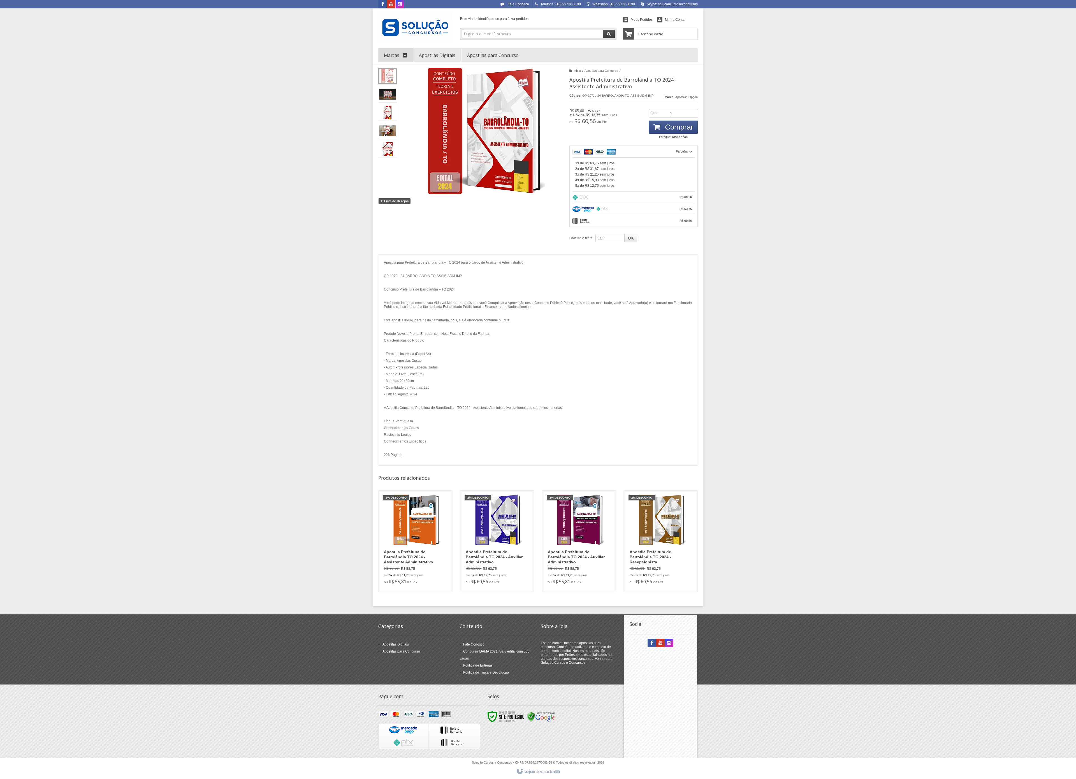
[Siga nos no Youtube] (391, 4)
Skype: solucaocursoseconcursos (672, 4)
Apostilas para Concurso (601, 70)
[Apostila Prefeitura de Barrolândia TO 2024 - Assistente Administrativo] (415, 541)
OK (631, 238)
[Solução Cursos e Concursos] (415, 27)
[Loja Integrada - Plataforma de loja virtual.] (538, 771)
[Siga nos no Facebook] (382, 4)
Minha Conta (675, 20)
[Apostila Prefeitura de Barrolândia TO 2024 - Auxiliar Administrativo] (497, 541)
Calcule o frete (581, 238)
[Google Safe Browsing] (541, 716)
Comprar (678, 127)
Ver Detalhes (418, 563)
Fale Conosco (518, 4)
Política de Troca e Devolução (486, 672)
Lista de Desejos (396, 201)
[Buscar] (609, 34)
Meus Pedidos (642, 20)
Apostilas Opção (686, 97)
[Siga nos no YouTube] (660, 643)
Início (577, 70)
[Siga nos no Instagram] (400, 4)
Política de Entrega (477, 665)
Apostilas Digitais (395, 644)
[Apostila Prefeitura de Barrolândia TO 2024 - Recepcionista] (660, 541)
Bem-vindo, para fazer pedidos (494, 19)
